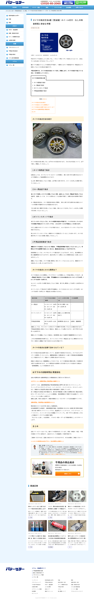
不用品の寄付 (12, 54)
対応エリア (47, 589)
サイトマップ (35, 593)
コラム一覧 (11, 65)
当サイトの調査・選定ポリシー (58, 454)
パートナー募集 (74, 589)
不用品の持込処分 (13, 51)
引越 (10, 19)
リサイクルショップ (14, 47)
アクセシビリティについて (77, 591)
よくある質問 (48, 586)
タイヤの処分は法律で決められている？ (43, 107)
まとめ (33, 112)
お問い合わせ (79, 7)
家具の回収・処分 (62, 582)
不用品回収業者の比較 (38, 570)
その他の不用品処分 (36, 584)
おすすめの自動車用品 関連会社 (41, 109)
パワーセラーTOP (9, 10)
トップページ (35, 580)
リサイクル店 (58, 7)
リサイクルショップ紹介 (38, 575)
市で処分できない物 (35, 27)
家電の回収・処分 (75, 582)
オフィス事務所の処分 (14, 37)
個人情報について (62, 591)
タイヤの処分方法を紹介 (39, 102)
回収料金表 (25, 7)
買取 (47, 7)
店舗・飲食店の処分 (14, 33)
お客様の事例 (12, 40)
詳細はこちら (48, 454)
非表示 (44, 99)
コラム (59, 589)
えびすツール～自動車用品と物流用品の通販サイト (45, 381)
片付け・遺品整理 (13, 29)
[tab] (38, 78)
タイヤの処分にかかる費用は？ (40, 105)
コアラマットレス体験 (36, 589)
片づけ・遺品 (36, 7)
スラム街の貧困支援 (14, 58)
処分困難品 (51, 547)
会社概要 (68, 7)
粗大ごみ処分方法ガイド (38, 572)
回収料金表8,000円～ (14, 15)
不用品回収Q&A (18, 10)
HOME (15, 7)
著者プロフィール (49, 591)
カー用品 (25, 10)
